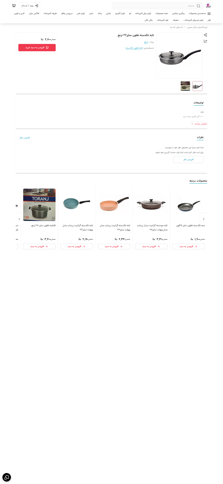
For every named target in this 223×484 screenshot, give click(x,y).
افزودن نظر (24, 138)
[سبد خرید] (14, 5)
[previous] (203, 219)
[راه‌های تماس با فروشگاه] (6, 477)
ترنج (146, 42)
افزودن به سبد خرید (34, 47)
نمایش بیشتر (201, 124)
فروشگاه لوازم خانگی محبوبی (197, 27)
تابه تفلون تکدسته (176, 27)
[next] (19, 219)
